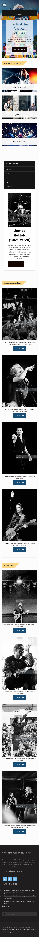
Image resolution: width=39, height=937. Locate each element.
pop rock (9, 169)
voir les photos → (19, 49)
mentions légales (8, 932)
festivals (9, 186)
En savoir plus (19, 348)
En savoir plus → (16, 264)
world (8, 178)
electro (8, 182)
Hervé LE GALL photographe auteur (23, 930)
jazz (7, 173)
